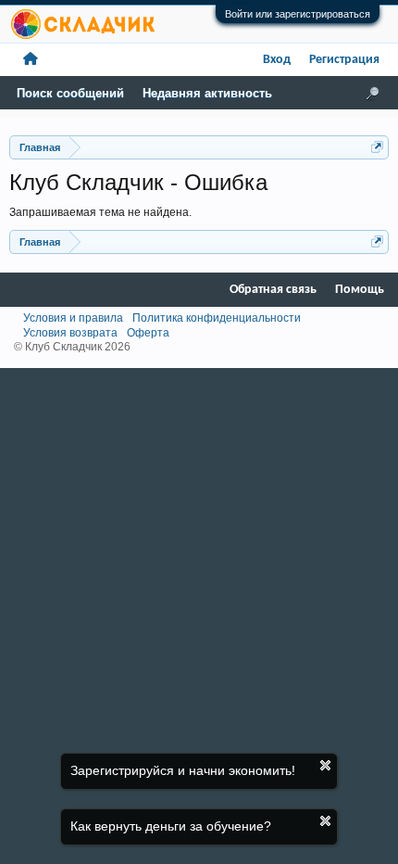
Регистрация (344, 60)
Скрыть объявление (325, 765)
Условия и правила (73, 317)
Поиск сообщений (70, 93)
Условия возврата (70, 332)
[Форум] (30, 60)
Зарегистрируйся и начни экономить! (182, 770)
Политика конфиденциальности (216, 317)
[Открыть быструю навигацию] (377, 147)
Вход (277, 60)
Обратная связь (273, 290)
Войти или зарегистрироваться (297, 13)
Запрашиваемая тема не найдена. (100, 212)
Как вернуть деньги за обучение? (170, 826)
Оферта (148, 332)
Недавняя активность (207, 93)
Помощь (359, 290)
